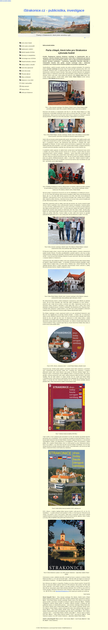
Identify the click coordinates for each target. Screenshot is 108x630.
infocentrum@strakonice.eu (62, 591)
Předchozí (15, 26)
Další (93, 26)
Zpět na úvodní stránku (5, 0)
